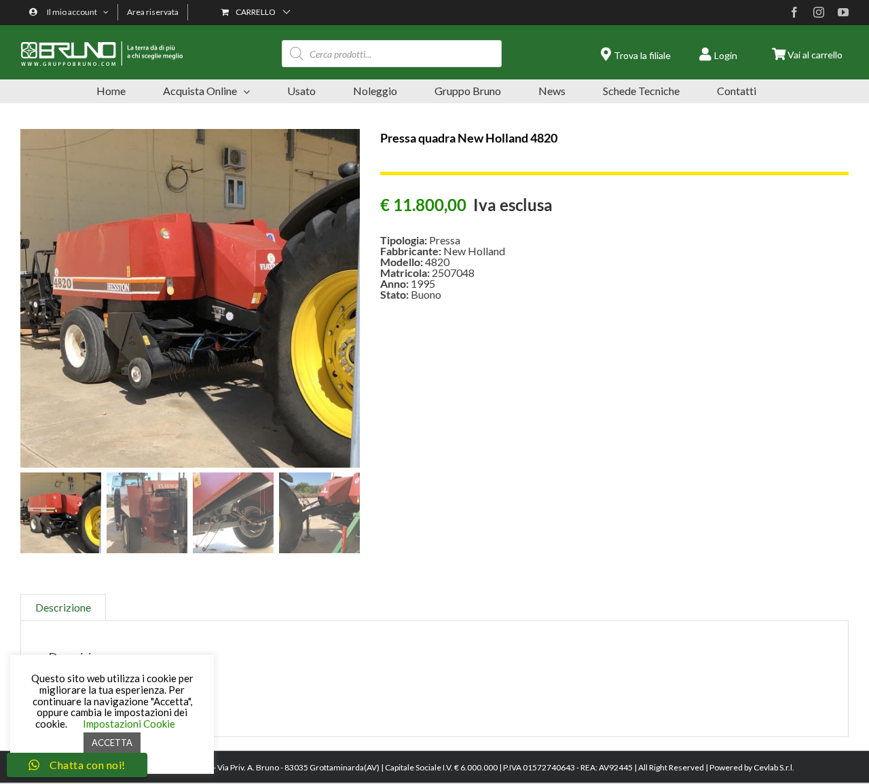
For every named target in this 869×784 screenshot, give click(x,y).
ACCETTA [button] (112, 742)
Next (350, 298)
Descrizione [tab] (63, 607)
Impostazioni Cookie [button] (129, 723)
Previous (30, 298)
